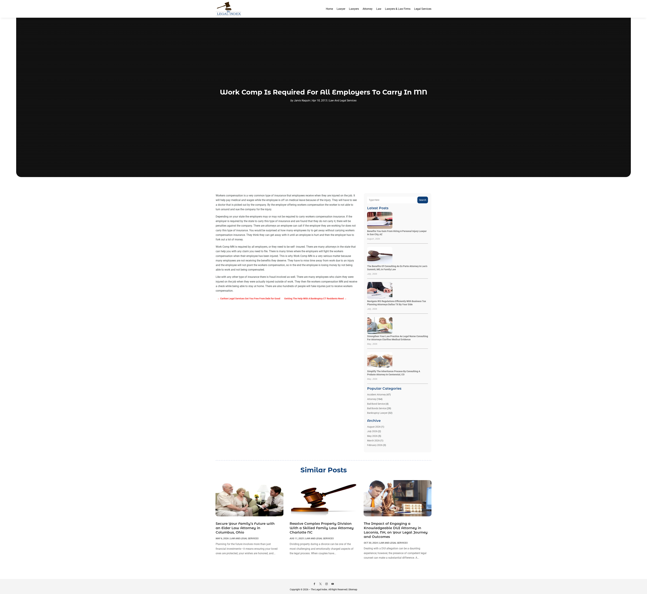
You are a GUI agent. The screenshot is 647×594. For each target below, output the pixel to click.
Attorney (368, 8)
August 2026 (374, 426)
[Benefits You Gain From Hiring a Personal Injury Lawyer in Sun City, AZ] (379, 220)
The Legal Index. (319, 589)
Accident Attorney (376, 394)
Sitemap (353, 589)
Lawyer (341, 8)
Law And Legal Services (343, 100)
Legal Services (422, 8)
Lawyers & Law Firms (397, 8)
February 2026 (374, 445)
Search (422, 200)
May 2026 (372, 436)
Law (378, 8)
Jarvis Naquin (302, 100)
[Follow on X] (320, 584)
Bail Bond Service (376, 403)
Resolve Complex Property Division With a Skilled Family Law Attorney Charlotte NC (322, 528)
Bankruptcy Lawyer (377, 413)
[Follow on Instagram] (326, 584)
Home (329, 8)
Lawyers (354, 8)
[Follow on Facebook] (314, 584)
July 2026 (372, 431)
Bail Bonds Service (376, 408)
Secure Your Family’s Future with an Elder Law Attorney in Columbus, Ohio (245, 528)
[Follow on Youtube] (332, 584)
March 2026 (373, 440)
